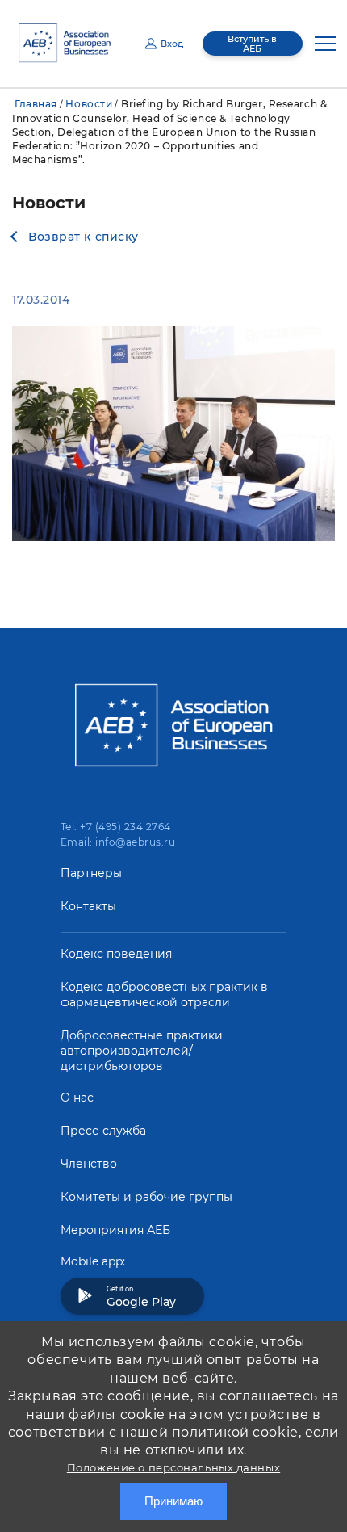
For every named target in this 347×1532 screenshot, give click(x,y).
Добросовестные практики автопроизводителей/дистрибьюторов (142, 1050)
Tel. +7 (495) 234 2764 (116, 827)
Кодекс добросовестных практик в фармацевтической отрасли (164, 994)
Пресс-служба (103, 1130)
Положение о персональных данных (173, 1467)
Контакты (88, 906)
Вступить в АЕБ (252, 43)
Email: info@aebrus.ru (118, 842)
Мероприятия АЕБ (115, 1230)
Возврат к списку (83, 236)
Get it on (141, 1297)
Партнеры (91, 873)
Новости (88, 104)
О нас (77, 1097)
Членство (89, 1163)
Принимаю (173, 1501)
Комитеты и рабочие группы (146, 1197)
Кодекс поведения (116, 953)
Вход (172, 43)
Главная (36, 104)
